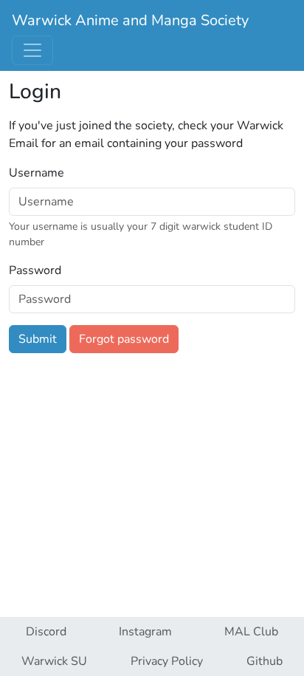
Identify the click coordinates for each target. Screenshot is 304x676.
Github (264, 661)
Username (36, 173)
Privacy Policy (167, 661)
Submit (37, 339)
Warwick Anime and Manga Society (130, 20)
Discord (46, 632)
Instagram (145, 632)
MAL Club (251, 632)
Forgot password (124, 339)
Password (35, 270)
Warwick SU (54, 661)
